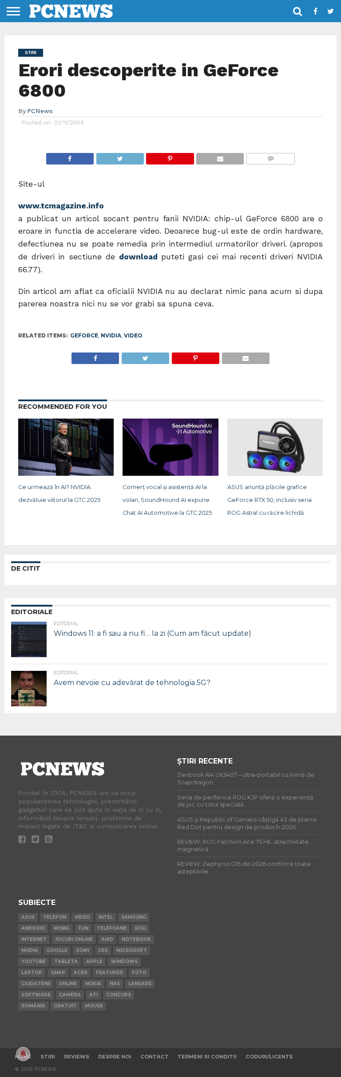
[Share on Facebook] (70, 156)
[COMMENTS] (270, 156)
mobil (62, 928)
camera (70, 995)
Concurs (118, 995)
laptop (31, 972)
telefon (54, 917)
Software (36, 995)
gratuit (65, 1006)
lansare (139, 984)
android (33, 928)
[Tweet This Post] (120, 156)
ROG (140, 928)
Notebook (136, 939)
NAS (115, 984)
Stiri (47, 1057)
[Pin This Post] (170, 156)
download (140, 256)
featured (109, 972)
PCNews (40, 110)
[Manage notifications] (23, 1054)
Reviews (76, 1057)
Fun (83, 928)
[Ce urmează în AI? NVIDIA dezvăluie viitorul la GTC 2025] (66, 473)
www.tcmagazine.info (61, 205)
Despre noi (114, 1057)
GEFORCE (84, 335)
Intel (106, 917)
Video (133, 335)
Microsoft (131, 950)
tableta (66, 961)
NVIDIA (111, 335)
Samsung (133, 917)
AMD (107, 939)
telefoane (112, 928)
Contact (154, 1057)
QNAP (58, 972)
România (33, 1006)
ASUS (28, 917)
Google (57, 950)
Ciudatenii (35, 984)
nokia (93, 984)
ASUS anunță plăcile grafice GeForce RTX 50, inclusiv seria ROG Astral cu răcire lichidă (269, 500)
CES (103, 950)
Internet (34, 939)
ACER (80, 972)
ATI (93, 995)
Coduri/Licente (269, 1057)
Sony (83, 950)
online (68, 984)
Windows (124, 961)
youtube (33, 961)
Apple (94, 961)
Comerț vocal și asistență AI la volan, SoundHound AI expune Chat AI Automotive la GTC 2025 (167, 500)
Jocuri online (74, 939)
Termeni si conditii (207, 1057)
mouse (94, 1006)
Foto (139, 972)
